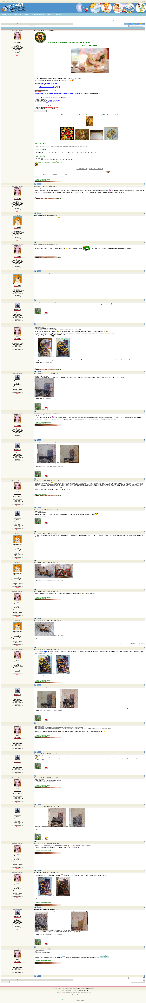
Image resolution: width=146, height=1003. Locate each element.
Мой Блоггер (43, 314)
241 (60, 649)
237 (57, 533)
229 (57, 273)
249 (57, 909)
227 (57, 215)
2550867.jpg (45, 710)
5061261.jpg (45, 675)
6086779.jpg (56, 934)
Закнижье (2, 25)
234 (60, 442)
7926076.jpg (45, 898)
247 (60, 843)
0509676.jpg (56, 580)
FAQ (126, 20)
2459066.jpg (45, 934)
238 (57, 562)
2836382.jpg (45, 580)
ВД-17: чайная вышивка (30, 25)
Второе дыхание (22, 25)
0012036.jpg (45, 362)
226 (56, 186)
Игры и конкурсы (8, 25)
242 (57, 687)
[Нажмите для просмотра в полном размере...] (90, 72)
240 (60, 620)
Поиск (143, 20)
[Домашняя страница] (39, 184)
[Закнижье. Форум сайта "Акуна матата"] (13, 12)
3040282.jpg (56, 710)
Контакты (85, 988)
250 (57, 949)
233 (59, 413)
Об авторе (54, 988)
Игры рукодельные (15, 25)
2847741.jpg (56, 829)
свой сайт (85, 997)
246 (60, 806)
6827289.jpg (45, 398)
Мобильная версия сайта (64, 997)
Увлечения (75, 988)
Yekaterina (17, 215)
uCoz (77, 997)
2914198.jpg (56, 466)
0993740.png (66, 174)
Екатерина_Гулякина (17, 30)
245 (57, 777)
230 (60, 302)
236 (57, 509)
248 (57, 872)
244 (57, 753)
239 (57, 591)
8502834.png (45, 174)
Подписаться (91, 988)
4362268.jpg (45, 829)
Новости (59, 988)
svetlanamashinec (17, 302)
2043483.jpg (45, 466)
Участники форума (110, 20)
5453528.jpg (55, 174)
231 (56, 326)
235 (60, 480)
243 (57, 725)
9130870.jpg (45, 638)
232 (57, 373)
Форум (80, 988)
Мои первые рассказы (67, 988)
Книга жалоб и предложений (134, 20)
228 (57, 244)
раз (21, 54)
